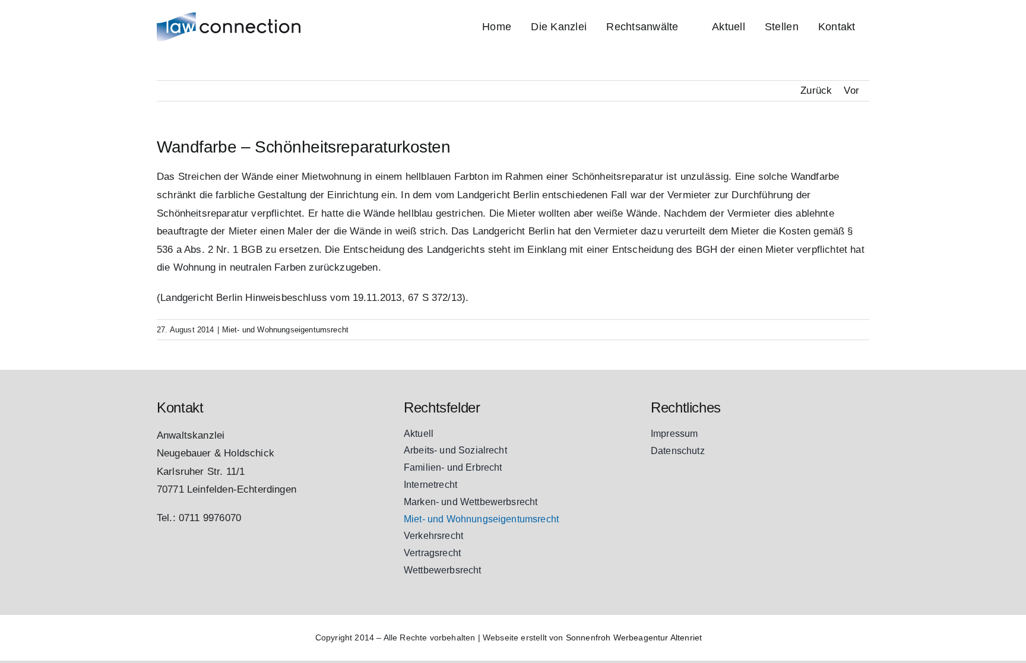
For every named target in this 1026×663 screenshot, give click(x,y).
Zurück (816, 90)
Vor (851, 90)
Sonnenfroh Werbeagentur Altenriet (634, 637)
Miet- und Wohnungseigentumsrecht (285, 329)
